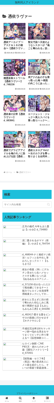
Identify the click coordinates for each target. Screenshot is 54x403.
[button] (48, 204)
